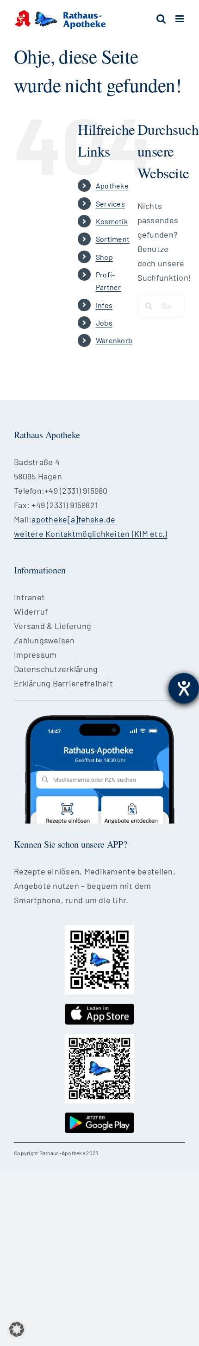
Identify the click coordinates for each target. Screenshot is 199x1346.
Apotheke (112, 185)
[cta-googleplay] (99, 1117)
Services (110, 203)
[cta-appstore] (99, 1008)
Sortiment (113, 238)
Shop (104, 256)
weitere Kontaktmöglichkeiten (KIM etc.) (91, 533)
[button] (16, 1329)
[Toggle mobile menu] (180, 19)
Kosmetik (112, 221)
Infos (104, 305)
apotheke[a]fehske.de (73, 519)
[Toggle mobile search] (161, 19)
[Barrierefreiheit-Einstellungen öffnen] (183, 688)
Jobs (104, 322)
